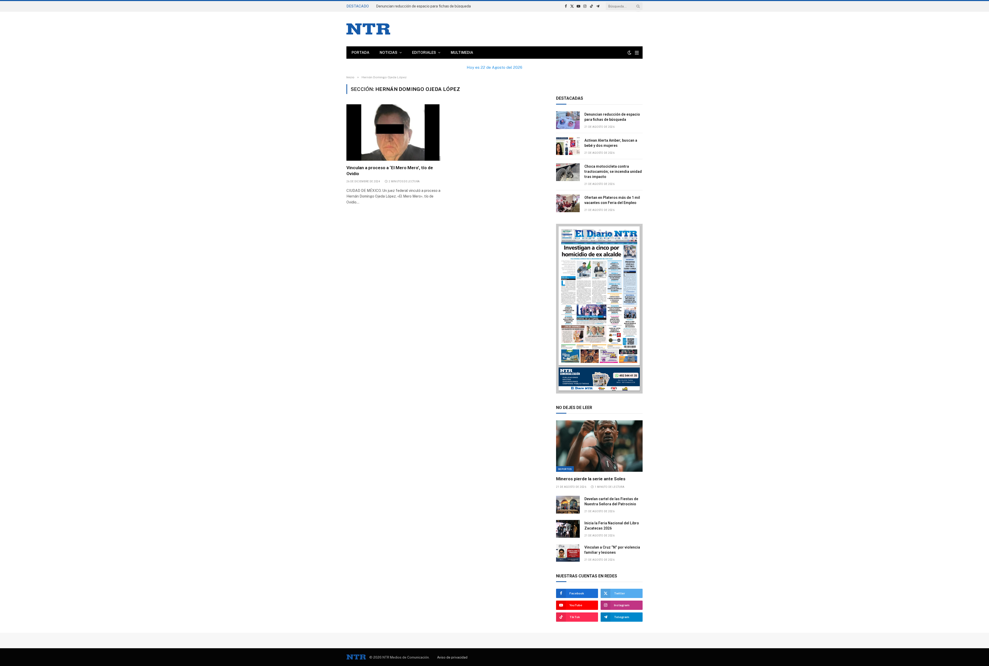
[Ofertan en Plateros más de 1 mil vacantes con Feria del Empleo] (568, 203)
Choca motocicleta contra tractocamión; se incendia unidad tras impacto (613, 171)
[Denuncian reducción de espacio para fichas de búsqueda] (568, 120)
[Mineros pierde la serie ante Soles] (599, 446)
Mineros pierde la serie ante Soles (590, 478)
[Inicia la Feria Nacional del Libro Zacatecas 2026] (568, 529)
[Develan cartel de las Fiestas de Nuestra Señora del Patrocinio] (568, 505)
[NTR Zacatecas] (368, 29)
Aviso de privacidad (452, 657)
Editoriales (424, 52)
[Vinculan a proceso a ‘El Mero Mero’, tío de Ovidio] (393, 132)
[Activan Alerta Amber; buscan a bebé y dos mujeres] (568, 146)
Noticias (388, 52)
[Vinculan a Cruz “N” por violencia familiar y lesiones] (568, 553)
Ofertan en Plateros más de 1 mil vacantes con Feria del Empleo (612, 200)
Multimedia (462, 52)
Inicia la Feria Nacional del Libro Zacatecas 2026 (611, 525)
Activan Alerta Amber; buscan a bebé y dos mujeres (418, 6)
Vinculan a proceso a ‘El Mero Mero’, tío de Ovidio (389, 170)
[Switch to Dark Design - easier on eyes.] (629, 52)
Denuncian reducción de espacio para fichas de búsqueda (612, 117)
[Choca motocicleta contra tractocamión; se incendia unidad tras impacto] (568, 172)
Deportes (565, 469)
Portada (360, 52)
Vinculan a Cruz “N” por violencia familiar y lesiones (612, 549)
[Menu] (637, 52)
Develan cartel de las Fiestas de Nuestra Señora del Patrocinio (611, 501)
